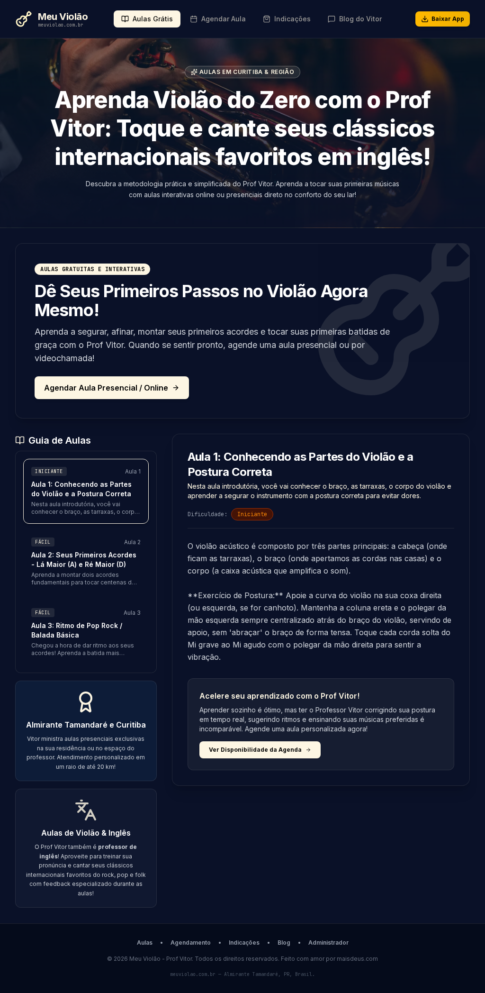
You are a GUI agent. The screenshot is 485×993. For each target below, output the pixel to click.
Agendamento (191, 942)
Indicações (244, 942)
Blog (284, 942)
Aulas (145, 942)
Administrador (328, 942)
